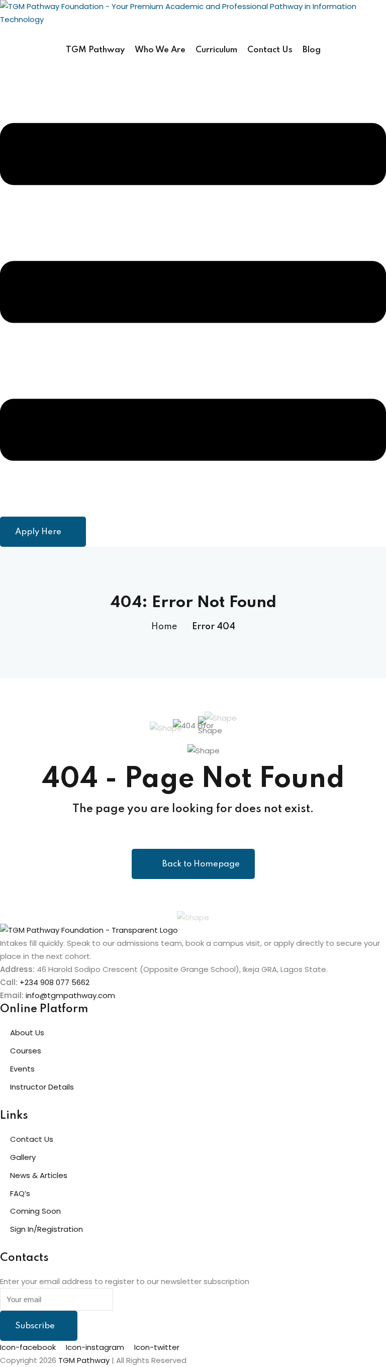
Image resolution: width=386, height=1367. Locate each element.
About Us (27, 1032)
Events (22, 1068)
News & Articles (38, 1175)
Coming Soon (35, 1211)
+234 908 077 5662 (54, 982)
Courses (25, 1050)
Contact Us (270, 50)
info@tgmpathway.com (70, 995)
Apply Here (38, 532)
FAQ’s (20, 1193)
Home (164, 626)
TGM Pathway (95, 50)
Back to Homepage (201, 864)
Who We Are (160, 50)
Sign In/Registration (46, 1229)
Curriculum (216, 50)
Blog (312, 50)
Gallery (23, 1157)
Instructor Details (42, 1087)
